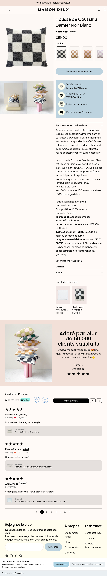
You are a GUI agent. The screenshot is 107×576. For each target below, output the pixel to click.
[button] (61, 31)
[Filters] (93, 400)
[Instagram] (11, 555)
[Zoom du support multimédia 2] (13, 97)
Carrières (70, 552)
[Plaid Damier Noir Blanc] (79, 295)
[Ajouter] (67, 311)
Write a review (71, 400)
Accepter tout (61, 564)
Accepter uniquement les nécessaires (87, 564)
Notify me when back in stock (79, 71)
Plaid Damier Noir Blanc (78, 308)
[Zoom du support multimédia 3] (40, 97)
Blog (67, 541)
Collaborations (73, 547)
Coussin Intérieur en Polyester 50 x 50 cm (63, 308)
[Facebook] (6, 555)
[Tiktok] (15, 555)
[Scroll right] (101, 64)
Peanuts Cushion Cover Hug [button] (27, 432)
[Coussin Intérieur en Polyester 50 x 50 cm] (63, 295)
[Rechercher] (8, 10)
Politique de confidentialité (13, 573)
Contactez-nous (94, 532)
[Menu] (3, 10)
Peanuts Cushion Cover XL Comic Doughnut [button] (33, 467)
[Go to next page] (70, 512)
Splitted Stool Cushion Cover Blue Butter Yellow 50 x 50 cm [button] (40, 501)
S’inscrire (53, 546)
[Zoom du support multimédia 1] (27, 47)
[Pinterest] (20, 555)
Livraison (89, 538)
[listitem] (61, 53)
